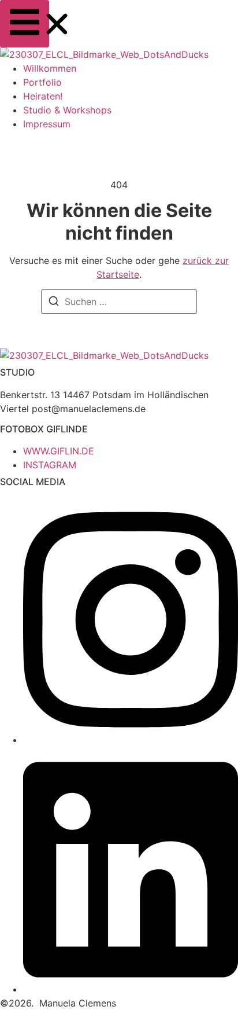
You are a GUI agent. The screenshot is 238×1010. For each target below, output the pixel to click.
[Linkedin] (130, 989)
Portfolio (42, 82)
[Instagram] (130, 739)
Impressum (46, 124)
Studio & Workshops (67, 110)
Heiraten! (42, 96)
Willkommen (49, 68)
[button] (24, 23)
